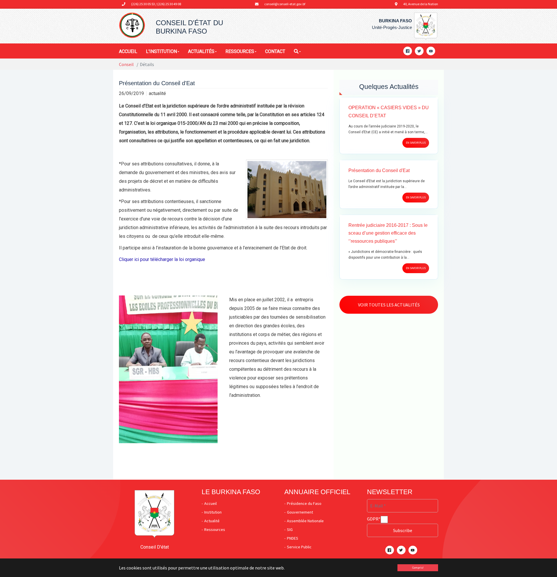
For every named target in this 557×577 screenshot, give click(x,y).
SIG (290, 529)
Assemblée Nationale (305, 520)
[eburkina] (132, 25)
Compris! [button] (418, 567)
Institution (213, 512)
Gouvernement (300, 512)
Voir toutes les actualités (389, 305)
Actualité (212, 520)
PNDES (292, 538)
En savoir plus (416, 143)
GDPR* (374, 519)
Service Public (299, 546)
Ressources (214, 529)
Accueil (210, 503)
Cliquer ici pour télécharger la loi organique (162, 259)
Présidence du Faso (304, 503)
